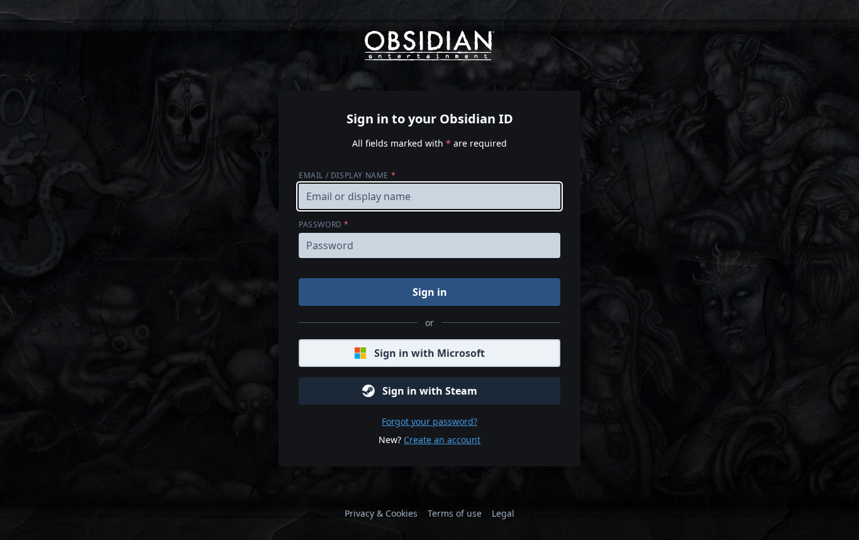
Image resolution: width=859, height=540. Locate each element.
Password (324, 224)
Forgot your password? (429, 421)
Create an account (442, 440)
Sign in (430, 292)
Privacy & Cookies (381, 513)
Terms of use (455, 513)
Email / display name (347, 175)
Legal (503, 513)
